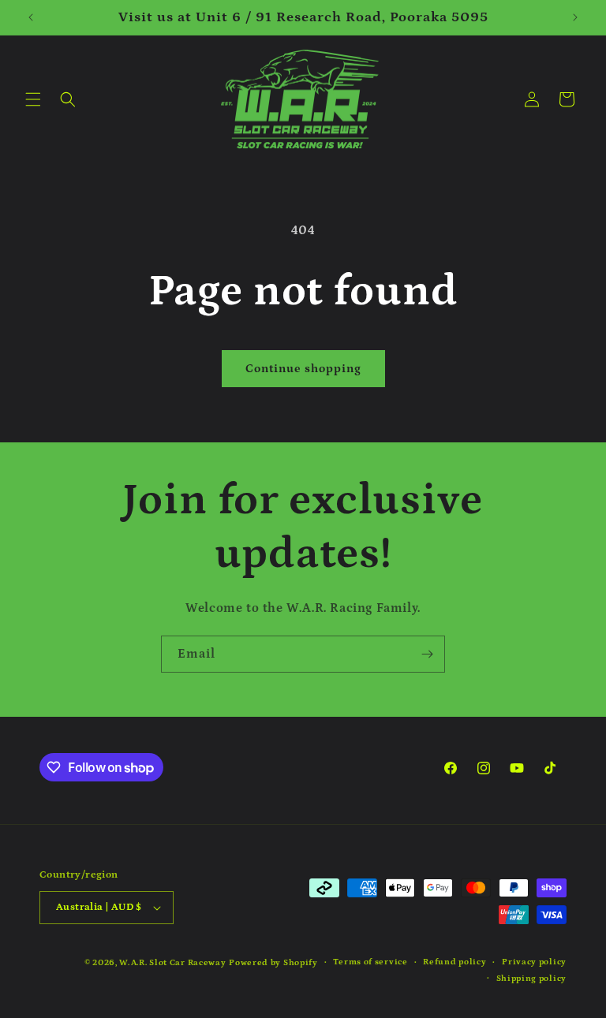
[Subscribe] (427, 654)
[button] (33, 99)
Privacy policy (534, 962)
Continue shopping (303, 368)
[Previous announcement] (30, 17)
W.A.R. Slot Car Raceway (172, 963)
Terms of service (370, 962)
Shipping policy (531, 978)
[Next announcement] (575, 17)
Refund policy (454, 962)
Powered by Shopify (273, 963)
